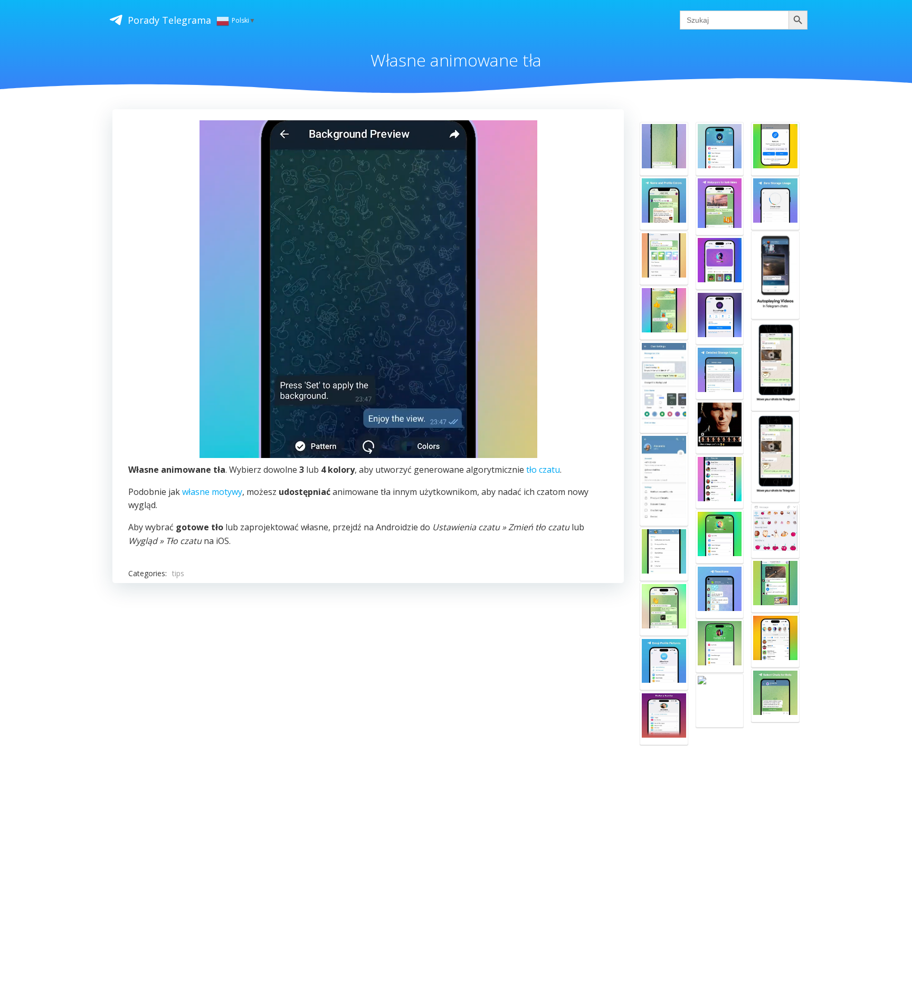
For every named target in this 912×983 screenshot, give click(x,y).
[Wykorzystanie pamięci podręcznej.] (775, 203)
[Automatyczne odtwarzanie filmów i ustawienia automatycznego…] (775, 275)
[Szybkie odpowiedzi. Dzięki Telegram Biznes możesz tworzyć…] (664, 609)
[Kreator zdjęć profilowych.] (664, 664)
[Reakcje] (720, 591)
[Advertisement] (429, 754)
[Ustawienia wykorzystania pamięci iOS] (775, 585)
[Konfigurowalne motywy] (664, 387)
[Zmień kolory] (664, 480)
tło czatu (543, 469)
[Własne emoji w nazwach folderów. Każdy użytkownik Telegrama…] (720, 701)
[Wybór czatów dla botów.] (775, 695)
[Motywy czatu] (664, 313)
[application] (368, 289)
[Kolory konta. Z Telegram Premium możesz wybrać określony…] (664, 718)
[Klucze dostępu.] (720, 646)
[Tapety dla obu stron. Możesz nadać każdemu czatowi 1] (720, 205)
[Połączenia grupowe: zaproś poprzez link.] (775, 149)
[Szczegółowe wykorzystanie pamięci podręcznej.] (720, 372)
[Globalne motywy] (664, 258)
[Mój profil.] (720, 149)
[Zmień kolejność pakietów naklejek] (775, 530)
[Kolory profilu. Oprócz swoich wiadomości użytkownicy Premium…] (664, 203)
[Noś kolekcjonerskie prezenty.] (720, 536)
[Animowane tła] (664, 149)
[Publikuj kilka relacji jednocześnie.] (775, 640)
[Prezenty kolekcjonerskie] (720, 263)
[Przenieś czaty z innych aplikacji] (775, 365)
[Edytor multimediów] (720, 427)
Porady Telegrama (169, 20)
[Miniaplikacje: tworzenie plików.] (720, 317)
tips (178, 573)
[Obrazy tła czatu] (664, 554)
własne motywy (212, 492)
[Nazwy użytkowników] (720, 482)
